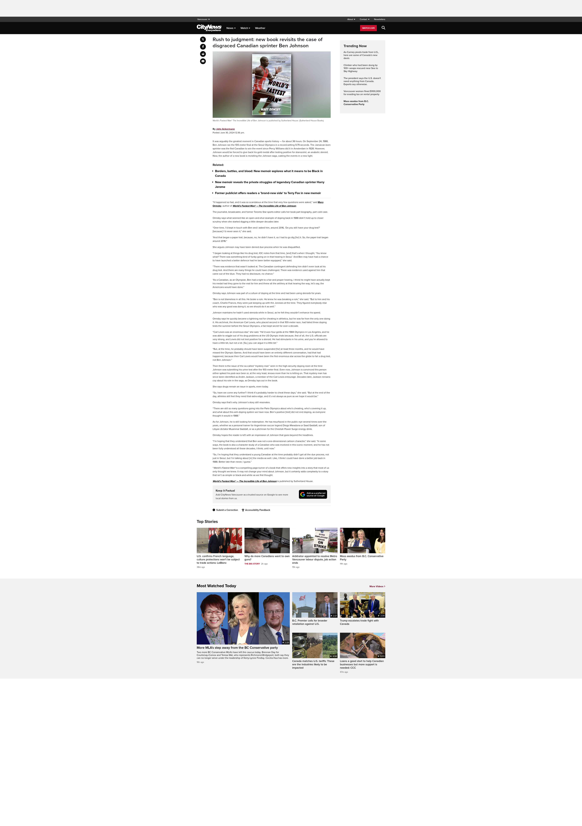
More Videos (376, 586)
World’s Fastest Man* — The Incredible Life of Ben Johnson (245, 481)
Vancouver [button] (202, 19)
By (224, 129)
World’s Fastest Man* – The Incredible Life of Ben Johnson (264, 205)
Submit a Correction (227, 510)
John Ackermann (225, 129)
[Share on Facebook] (203, 47)
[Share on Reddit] (203, 54)
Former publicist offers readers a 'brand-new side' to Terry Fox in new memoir (268, 193)
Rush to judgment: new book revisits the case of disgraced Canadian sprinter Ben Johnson (267, 43)
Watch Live (368, 28)
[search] (383, 28)
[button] (351, 19)
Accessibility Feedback (257, 510)
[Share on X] (203, 39)
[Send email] (203, 61)
